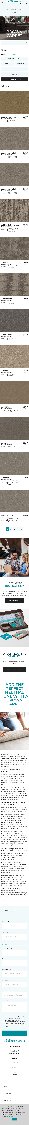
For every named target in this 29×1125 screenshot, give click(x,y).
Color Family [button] (13, 69)
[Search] (26, 43)
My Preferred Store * (7, 991)
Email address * (6, 969)
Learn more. (11, 1116)
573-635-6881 (14, 12)
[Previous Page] (4, 529)
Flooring (12, 19)
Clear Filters (13, 54)
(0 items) (26, 3)
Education (7, 1100)
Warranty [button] (13, 74)
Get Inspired (8, 1093)
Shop (5, 1086)
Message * (5, 1001)
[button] (20, 3)
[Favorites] (23, 3)
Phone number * (6, 958)
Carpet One (4, 19)
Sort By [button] (21, 86)
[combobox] (13, 43)
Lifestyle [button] (20, 64)
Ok (14, 1119)
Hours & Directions (14, 1053)
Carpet (20, 19)
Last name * (5, 932)
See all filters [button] (13, 79)
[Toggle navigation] (2, 3)
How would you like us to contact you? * (13, 949)
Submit (14, 1033)
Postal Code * (5, 980)
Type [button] (6, 64)
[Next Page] (25, 529)
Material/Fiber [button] (13, 58)
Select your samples (13, 669)
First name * (5, 921)
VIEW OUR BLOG (13, 601)
